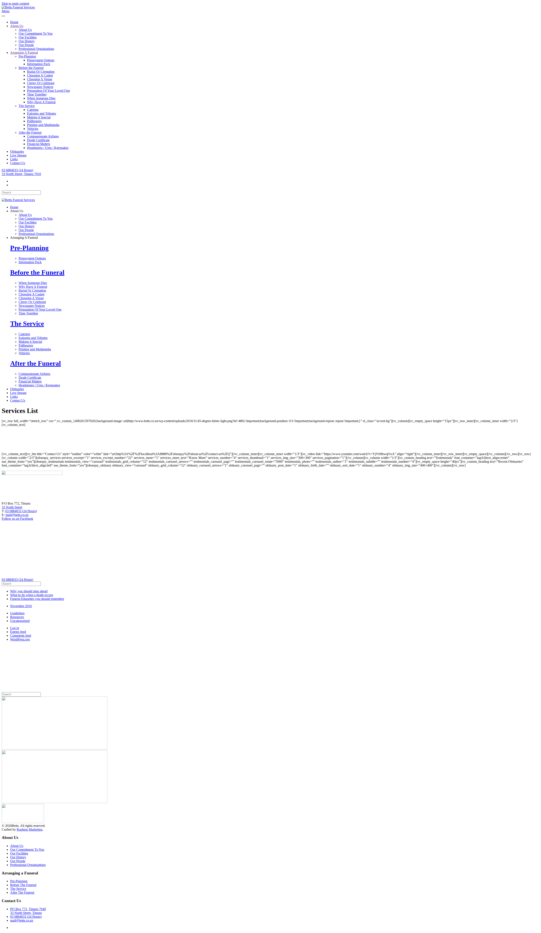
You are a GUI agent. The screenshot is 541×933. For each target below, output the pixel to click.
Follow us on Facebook (17, 518)
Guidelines (17, 613)
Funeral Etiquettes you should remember (37, 599)
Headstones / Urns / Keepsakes (47, 148)
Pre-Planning (27, 56)
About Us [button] (16, 211)
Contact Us (17, 163)
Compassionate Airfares (43, 136)
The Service (27, 106)
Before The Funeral (23, 885)
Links (14, 159)
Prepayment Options (40, 60)
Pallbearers (34, 121)
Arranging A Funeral (24, 52)
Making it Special (39, 117)
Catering (32, 109)
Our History (27, 41)
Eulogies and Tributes (41, 113)
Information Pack (38, 64)
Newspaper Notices (40, 87)
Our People (26, 45)
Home (14, 22)
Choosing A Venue (39, 79)
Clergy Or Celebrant (40, 83)
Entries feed (18, 632)
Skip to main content (15, 3)
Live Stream (18, 155)
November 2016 (21, 606)
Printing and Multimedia (43, 125)
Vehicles (32, 128)
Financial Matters (38, 144)
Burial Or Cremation (41, 71)
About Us (16, 26)
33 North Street (12, 507)
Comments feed (20, 635)
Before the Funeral (31, 68)
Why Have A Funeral (41, 102)
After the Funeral (30, 132)
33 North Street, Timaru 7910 (21, 174)
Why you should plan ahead (29, 591)
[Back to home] (18, 7)
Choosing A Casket (40, 75)
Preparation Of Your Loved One (48, 90)
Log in (14, 628)
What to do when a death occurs (31, 595)
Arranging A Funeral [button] (24, 237)
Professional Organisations (36, 49)
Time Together (36, 94)
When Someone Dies (41, 98)
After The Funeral (22, 892)
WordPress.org (20, 639)
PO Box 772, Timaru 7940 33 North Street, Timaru (28, 911)
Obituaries (17, 151)
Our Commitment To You (36, 33)
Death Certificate (38, 140)
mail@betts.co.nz (17, 515)
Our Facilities (28, 37)
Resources (17, 617)
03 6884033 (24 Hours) (17, 170)
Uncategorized (20, 621)
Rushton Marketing (29, 829)
